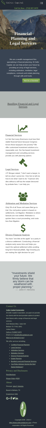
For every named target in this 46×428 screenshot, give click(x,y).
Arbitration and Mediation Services (21, 203)
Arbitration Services (17, 350)
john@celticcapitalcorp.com (23, 335)
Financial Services (14, 135)
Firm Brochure (11, 374)
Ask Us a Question (31, 81)
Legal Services (12, 169)
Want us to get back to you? (15, 338)
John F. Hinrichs (18, 386)
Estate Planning (16, 358)
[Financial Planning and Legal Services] (12, 2)
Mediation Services (17, 353)
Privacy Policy (10, 378)
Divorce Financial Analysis (18, 235)
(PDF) (18, 378)
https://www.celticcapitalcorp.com (20, 423)
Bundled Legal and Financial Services (23, 361)
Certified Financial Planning (20, 345)
